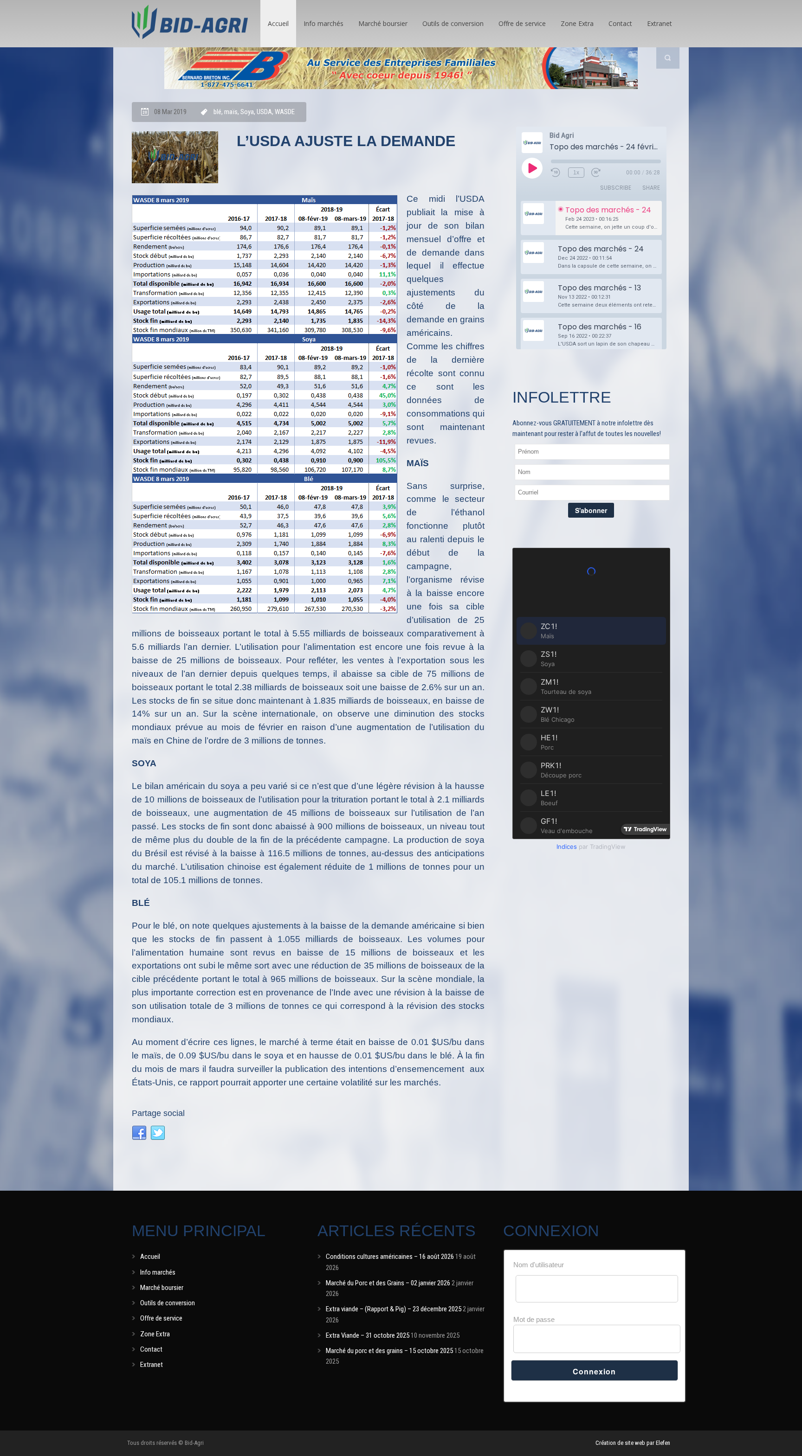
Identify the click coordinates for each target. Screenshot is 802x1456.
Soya (247, 112)
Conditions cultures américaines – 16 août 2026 (390, 1256)
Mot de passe (534, 1319)
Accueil (278, 23)
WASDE (285, 112)
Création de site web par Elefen (632, 1442)
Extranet (659, 23)
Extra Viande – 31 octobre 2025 (367, 1335)
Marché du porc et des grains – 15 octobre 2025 (389, 1351)
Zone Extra (577, 23)
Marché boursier (382, 23)
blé (217, 112)
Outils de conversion (453, 23)
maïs (231, 112)
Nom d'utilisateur (538, 1265)
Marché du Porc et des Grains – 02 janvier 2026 (388, 1283)
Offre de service (522, 23)
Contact (620, 23)
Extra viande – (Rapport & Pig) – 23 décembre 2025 (393, 1309)
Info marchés (323, 23)
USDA (264, 112)
